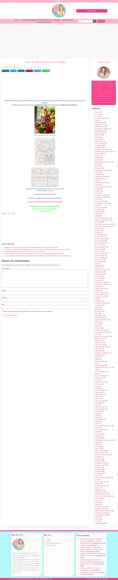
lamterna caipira (100, 361)
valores (97, 517)
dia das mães (99, 241)
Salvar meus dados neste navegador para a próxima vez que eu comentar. (27, 311)
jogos (96, 357)
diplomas (98, 268)
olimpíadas (98, 438)
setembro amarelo (101, 492)
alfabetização (99, 131)
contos (97, 199)
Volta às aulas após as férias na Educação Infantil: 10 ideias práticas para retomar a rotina (34, 254)
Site (3, 304)
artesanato (98, 145)
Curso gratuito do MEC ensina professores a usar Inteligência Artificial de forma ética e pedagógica (38, 256)
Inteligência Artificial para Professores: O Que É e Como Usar (25, 251)
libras (96, 374)
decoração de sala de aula (103, 226)
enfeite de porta (100, 288)
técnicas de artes (100, 506)
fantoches (98, 311)
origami (97, 442)
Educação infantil (67, 20)
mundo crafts (99, 419)
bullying (97, 172)
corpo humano (99, 207)
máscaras (98, 392)
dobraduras (98, 272)
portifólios (98, 459)
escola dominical (100, 295)
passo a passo (99, 450)
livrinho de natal (100, 382)
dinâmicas (98, 266)
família (97, 307)
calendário (98, 174)
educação (98, 280)
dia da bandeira (100, 234)
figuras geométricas (101, 320)
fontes (97, 326)
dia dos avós (99, 259)
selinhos (97, 484)
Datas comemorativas (44, 22)
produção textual (100, 463)
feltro (96, 313)
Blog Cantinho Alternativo (103, 162)
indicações (98, 349)
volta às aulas (99, 523)
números (97, 436)
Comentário (6, 268)
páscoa (97, 448)
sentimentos (99, 490)
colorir (97, 193)
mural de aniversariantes (103, 425)
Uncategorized (100, 515)
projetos (97, 467)
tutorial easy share (101, 513)
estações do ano (100, 297)
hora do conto (99, 344)
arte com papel (100, 143)
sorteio (97, 500)
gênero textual (99, 338)
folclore (97, 324)
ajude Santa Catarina (101, 129)
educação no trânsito (102, 284)
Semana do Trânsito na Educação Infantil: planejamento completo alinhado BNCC (32, 247)
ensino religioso (100, 293)
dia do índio (99, 249)
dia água (97, 232)
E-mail (4, 297)
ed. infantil (98, 278)
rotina (97, 479)
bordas (97, 166)
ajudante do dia (100, 126)
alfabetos (98, 135)
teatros (97, 504)
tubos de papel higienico (103, 511)
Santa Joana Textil (101, 481)
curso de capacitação (102, 218)
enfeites (97, 290)
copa (96, 205)
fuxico (97, 334)
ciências (97, 189)
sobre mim (98, 498)
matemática (99, 394)
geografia (98, 340)
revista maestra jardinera (103, 477)
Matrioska (98, 398)
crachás (97, 214)
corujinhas (98, 209)
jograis (97, 359)
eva (96, 299)
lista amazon (99, 378)
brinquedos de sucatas (102, 170)
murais (97, 421)
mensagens (98, 403)
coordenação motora (102, 203)
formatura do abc (100, 330)
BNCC (97, 164)
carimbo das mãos (101, 182)
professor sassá (100, 465)
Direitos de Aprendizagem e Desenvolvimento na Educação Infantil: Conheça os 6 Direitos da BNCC (38, 249)
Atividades (57, 20)
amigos (97, 137)
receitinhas (98, 471)
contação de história (101, 197)
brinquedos (98, 168)
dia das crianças (100, 239)
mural (96, 423)
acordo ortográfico (101, 118)
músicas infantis (100, 430)
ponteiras (98, 457)
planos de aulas (100, 452)
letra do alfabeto (100, 371)
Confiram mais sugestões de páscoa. (45, 194)
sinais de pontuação (101, 494)
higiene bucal (99, 342)
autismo (97, 156)
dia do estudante (100, 247)
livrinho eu (98, 384)
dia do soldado (100, 255)
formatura (98, 328)
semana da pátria (100, 486)
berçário (97, 160)
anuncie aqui (99, 141)
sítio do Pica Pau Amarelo (103, 496)
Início (16, 20)
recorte (97, 475)
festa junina (98, 315)
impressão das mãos (101, 347)
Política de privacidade (102, 455)
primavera (98, 461)
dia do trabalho (100, 257)
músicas (97, 428)
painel (97, 444)
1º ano (97, 112)
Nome (4, 290)
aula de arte (99, 153)
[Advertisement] (59, 41)
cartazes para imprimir (102, 187)
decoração (98, 222)
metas (97, 405)
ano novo (98, 139)
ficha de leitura (100, 317)
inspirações (98, 351)
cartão (97, 185)
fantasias (98, 309)
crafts (97, 216)
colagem (97, 191)
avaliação (98, 158)
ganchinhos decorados (102, 336)
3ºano (97, 116)
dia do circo (99, 245)
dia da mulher (99, 236)
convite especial (100, 201)
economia (98, 276)
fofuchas (98, 322)
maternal (98, 396)
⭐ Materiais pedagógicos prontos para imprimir (35, 20)
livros (96, 386)
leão (96, 363)
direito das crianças (101, 270)
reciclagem (98, 473)
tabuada (97, 502)
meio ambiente (100, 401)
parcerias (98, 446)
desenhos (98, 230)
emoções (98, 286)
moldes (97, 417)
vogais (97, 521)
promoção (98, 469)
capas (97, 180)
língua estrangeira (101, 376)
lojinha (97, 388)
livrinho (97, 380)
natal (96, 432)
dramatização (99, 274)
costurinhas (98, 212)
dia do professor (100, 253)
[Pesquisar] (94, 21)
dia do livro (98, 251)
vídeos (97, 519)
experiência (98, 301)
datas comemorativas (102, 220)
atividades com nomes (102, 149)
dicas (96, 263)
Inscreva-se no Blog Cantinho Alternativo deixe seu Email (45, 202)
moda (97, 415)
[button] (5, 71)
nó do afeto (99, 434)
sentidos (97, 488)
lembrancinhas (99, 365)
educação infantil (100, 282)
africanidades (99, 122)
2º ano (97, 114)
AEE (96, 120)
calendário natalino (101, 176)
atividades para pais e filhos (104, 151)
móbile (97, 413)
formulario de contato (102, 332)
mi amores (98, 411)
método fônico (100, 407)
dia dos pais (99, 261)
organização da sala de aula (104, 440)
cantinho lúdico (100, 178)
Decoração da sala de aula (103, 224)
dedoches (98, 228)
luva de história (100, 390)
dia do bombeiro (100, 243)
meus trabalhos (100, 409)
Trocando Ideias (100, 508)
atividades (98, 147)
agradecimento (100, 124)
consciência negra (101, 195)
